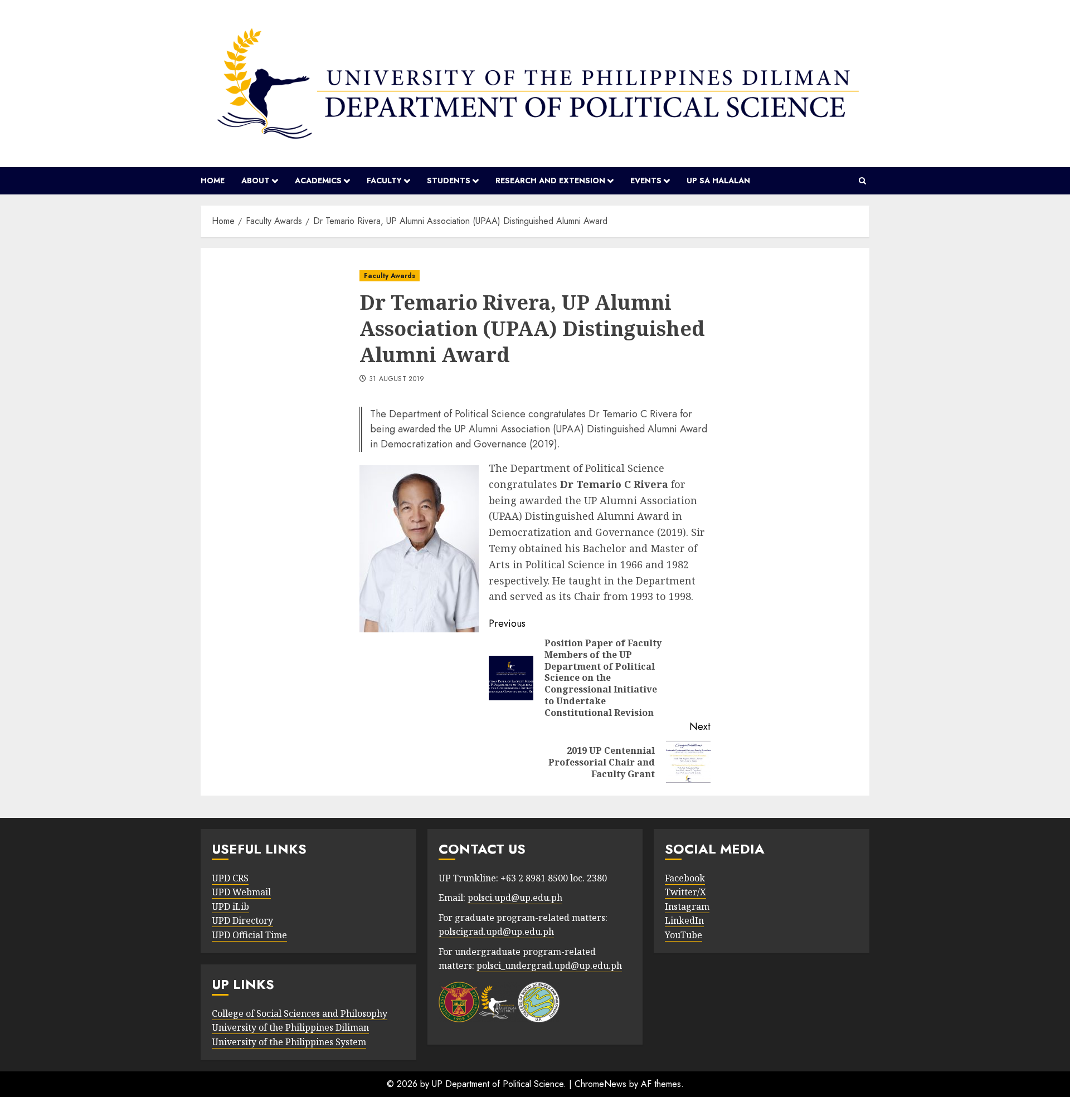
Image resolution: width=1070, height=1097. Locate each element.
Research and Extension (550, 180)
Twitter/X (685, 892)
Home (213, 180)
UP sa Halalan (718, 180)
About (255, 180)
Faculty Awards (389, 276)
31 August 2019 (397, 379)
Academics (318, 180)
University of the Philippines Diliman (290, 1027)
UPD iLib (230, 906)
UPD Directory (242, 920)
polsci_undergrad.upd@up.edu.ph (549, 965)
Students (448, 180)
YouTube (683, 935)
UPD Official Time (249, 935)
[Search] (862, 181)
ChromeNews (600, 1084)
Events (646, 180)
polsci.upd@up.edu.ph (515, 897)
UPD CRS (230, 878)
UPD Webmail (241, 892)
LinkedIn (684, 920)
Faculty (384, 180)
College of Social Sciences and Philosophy (299, 1013)
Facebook (685, 878)
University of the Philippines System (289, 1042)
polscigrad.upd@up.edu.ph (496, 931)
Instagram (687, 906)
